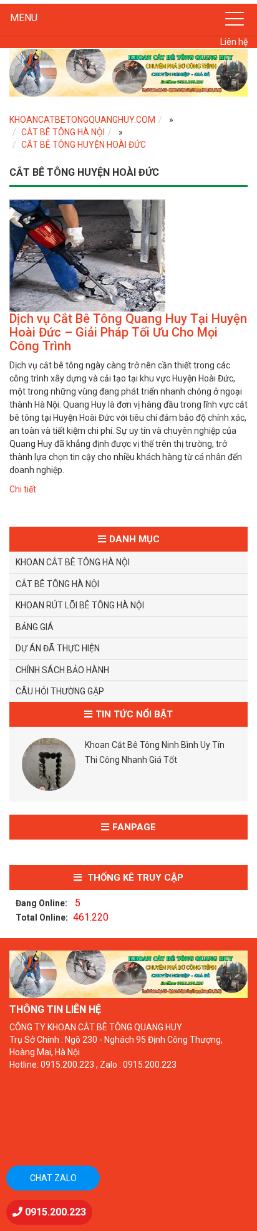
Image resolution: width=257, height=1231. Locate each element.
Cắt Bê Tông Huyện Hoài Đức (83, 145)
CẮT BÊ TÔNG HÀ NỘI (63, 132)
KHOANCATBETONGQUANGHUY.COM (82, 120)
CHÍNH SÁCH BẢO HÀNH (62, 670)
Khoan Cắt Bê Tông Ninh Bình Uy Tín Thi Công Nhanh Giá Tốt (155, 752)
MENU (23, 18)
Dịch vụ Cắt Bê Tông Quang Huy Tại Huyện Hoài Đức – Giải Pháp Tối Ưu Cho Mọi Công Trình (128, 332)
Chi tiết (22, 489)
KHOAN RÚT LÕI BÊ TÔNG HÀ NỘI (80, 605)
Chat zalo (53, 1178)
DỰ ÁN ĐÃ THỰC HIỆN (58, 648)
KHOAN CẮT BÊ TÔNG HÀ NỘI (73, 562)
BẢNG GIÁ (35, 627)
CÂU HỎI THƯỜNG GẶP (60, 691)
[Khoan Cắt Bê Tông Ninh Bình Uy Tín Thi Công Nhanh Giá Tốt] (48, 764)
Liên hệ (234, 42)
